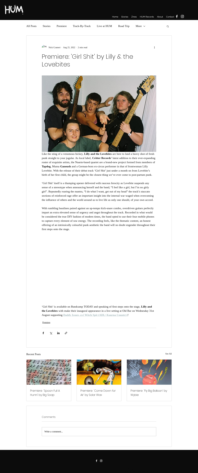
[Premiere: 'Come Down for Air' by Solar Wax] (99, 372)
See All (168, 354)
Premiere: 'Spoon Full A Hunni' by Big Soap (45, 393)
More (139, 26)
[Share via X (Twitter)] (50, 333)
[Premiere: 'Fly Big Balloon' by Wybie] (149, 372)
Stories (46, 26)
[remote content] (99, 265)
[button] (167, 26)
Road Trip (123, 26)
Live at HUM (104, 26)
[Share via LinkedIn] (58, 333)
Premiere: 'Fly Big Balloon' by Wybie (149, 393)
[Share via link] (66, 333)
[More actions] (154, 47)
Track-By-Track (82, 26)
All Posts (31, 26)
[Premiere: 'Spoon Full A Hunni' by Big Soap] (48, 372)
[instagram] (182, 16)
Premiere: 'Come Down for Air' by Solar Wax (98, 393)
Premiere (62, 26)
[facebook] (177, 16)
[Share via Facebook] (43, 333)
